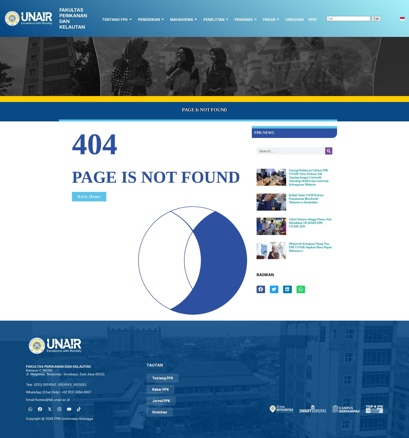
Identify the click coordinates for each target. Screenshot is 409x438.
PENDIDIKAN (149, 19)
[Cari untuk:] (349, 18)
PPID (312, 19)
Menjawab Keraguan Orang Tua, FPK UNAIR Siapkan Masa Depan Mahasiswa (310, 247)
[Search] (328, 151)
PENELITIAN (213, 19)
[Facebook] (40, 409)
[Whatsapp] (30, 409)
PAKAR (269, 19)
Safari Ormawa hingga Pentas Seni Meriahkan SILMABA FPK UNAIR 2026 (310, 223)
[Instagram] (59, 409)
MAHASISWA (181, 19)
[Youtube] (69, 409)
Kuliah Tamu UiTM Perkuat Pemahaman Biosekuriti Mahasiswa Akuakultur (306, 199)
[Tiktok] (79, 409)
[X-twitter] (49, 409)
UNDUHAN (294, 19)
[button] (261, 289)
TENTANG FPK (115, 19)
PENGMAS (244, 19)
